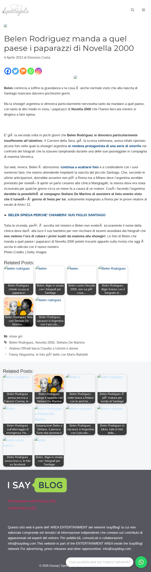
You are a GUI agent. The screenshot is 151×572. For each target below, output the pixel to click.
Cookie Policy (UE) (22, 508)
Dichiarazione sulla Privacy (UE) (32, 501)
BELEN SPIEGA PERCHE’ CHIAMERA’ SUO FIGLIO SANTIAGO (56, 215)
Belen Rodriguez (21, 342)
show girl (15, 336)
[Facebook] (7, 71)
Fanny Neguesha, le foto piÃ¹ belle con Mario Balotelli (48, 354)
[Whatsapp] (30, 71)
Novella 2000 (44, 342)
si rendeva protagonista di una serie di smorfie (104, 146)
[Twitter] (15, 71)
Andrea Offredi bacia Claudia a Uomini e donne (43, 348)
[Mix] (23, 71)
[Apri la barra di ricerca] (132, 10)
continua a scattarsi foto (80, 167)
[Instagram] (38, 71)
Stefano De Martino (70, 342)
